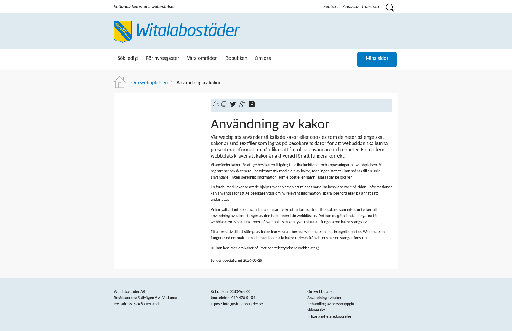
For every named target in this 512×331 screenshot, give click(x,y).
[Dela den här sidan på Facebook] (253, 106)
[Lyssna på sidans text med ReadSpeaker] (216, 106)
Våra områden (202, 58)
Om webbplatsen (149, 83)
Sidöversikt (316, 310)
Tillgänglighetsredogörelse (329, 316)
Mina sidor (377, 58)
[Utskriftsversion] (224, 106)
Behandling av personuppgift (331, 304)
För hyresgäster (162, 58)
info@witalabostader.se (243, 304)
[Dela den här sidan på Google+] (243, 106)
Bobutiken (236, 58)
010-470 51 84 (243, 298)
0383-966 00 (240, 292)
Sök (389, 6)
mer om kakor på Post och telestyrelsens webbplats (275, 248)
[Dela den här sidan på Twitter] (234, 106)
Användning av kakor (324, 298)
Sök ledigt (128, 58)
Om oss (263, 58)
